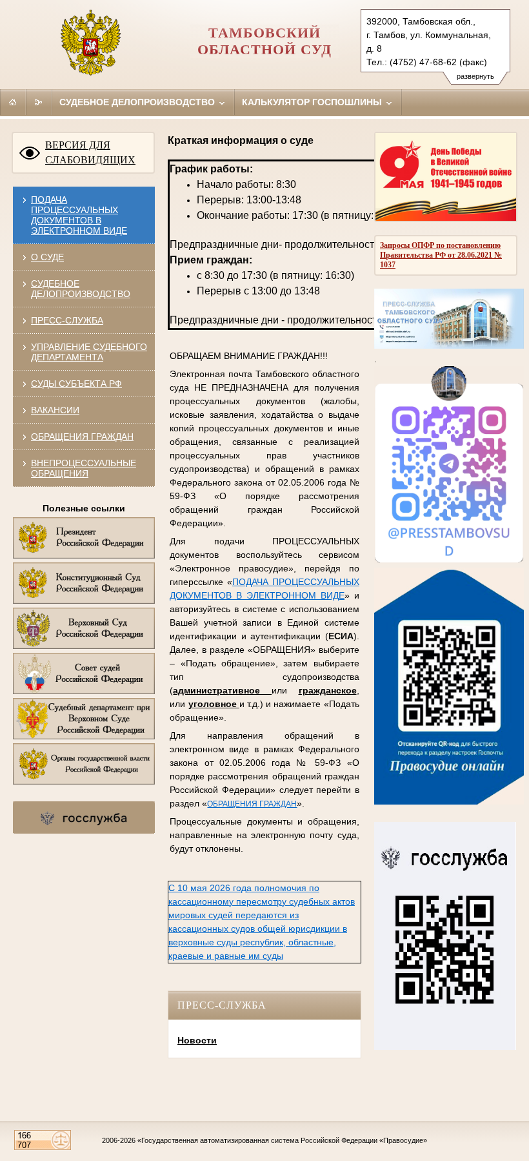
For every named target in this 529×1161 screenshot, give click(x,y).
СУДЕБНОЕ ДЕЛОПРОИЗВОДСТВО (80, 288)
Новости (197, 1040)
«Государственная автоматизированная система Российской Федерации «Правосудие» (282, 1140)
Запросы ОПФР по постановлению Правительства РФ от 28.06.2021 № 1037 (441, 255)
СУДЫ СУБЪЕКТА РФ (76, 383)
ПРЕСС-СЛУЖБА (67, 320)
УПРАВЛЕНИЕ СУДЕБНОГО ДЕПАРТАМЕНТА (89, 352)
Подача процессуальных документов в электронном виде (79, 215)
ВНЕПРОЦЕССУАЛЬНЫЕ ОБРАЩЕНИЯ (83, 468)
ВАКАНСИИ (55, 410)
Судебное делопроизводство (138, 102)
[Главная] (13, 102)
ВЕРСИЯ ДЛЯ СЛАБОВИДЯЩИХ (90, 152)
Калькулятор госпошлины (313, 102)
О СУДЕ (47, 257)
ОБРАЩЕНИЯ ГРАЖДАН (82, 436)
